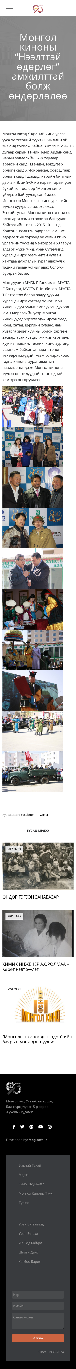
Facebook (14, 1127)
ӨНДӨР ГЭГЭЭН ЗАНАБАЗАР (30, 897)
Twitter (22, 1127)
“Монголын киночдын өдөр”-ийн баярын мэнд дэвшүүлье (37, 1039)
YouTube (40, 1127)
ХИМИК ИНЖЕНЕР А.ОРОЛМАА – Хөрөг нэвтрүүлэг (35, 966)
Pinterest (31, 1127)
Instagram (50, 1127)
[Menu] (9, 7)
